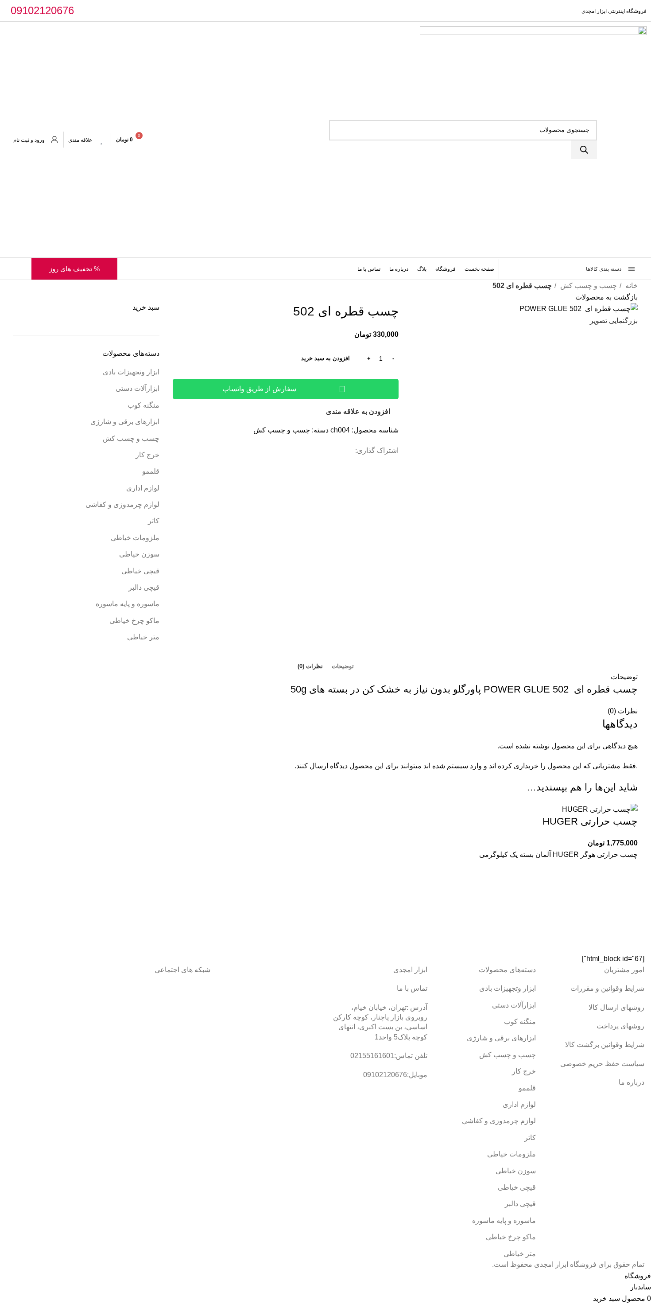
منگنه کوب (143, 405)
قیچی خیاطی (140, 571)
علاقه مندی (80, 140)
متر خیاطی (143, 637)
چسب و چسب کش (587, 285)
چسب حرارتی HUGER (590, 821)
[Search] (584, 149)
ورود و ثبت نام (29, 140)
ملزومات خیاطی (135, 537)
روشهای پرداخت (620, 1026)
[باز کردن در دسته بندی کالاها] (514, 269)
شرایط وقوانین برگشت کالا (604, 1044)
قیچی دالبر (143, 587)
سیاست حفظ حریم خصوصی (602, 1063)
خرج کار (147, 455)
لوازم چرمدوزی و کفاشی (122, 504)
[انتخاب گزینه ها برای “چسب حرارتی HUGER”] (627, 893)
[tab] (343, 666)
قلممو (150, 471)
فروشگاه (445, 269)
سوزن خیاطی (139, 554)
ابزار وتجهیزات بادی (131, 372)
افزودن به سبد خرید (325, 358)
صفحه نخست (479, 269)
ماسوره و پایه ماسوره (127, 603)
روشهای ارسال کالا (616, 1007)
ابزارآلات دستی (137, 388)
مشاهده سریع (627, 915)
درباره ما (398, 269)
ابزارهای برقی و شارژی (124, 421)
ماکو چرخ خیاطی (134, 620)
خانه (631, 285)
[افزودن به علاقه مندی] (627, 871)
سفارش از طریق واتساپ (259, 389)
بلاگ (421, 269)
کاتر (153, 521)
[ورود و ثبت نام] (54, 139)
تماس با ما (368, 269)
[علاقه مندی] (101, 139)
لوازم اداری (142, 488)
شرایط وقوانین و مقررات (607, 988)
